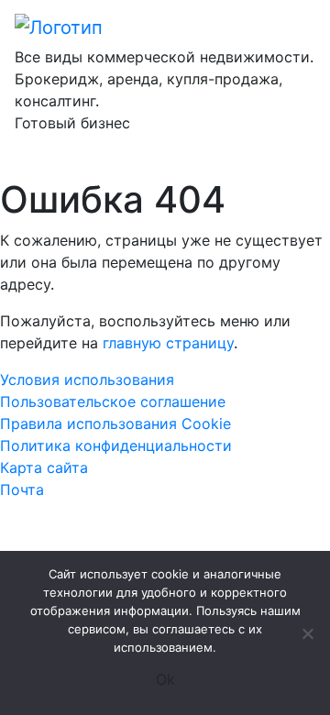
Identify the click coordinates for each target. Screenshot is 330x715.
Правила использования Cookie (115, 423)
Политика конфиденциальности (116, 445)
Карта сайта (44, 467)
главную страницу (168, 343)
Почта (22, 489)
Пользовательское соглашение (113, 401)
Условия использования (87, 379)
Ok (165, 679)
